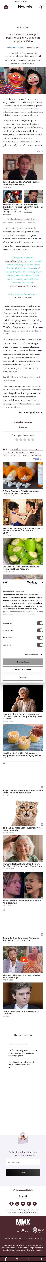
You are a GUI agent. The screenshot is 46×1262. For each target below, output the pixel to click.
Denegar (23, 677)
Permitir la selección (23, 670)
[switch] (40, 630)
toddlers (36, 456)
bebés (24, 449)
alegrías (15, 449)
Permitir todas (23, 662)
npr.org (39, 412)
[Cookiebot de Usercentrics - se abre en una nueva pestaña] (28, 582)
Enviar (23, 1172)
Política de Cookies (26, 1238)
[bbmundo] (24, 7)
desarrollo (36, 449)
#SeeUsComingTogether (16, 261)
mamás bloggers (12, 456)
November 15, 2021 (23, 298)
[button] (6, 7)
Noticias (23, 28)
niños (26, 456)
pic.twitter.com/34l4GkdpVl (23, 286)
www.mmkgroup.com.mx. (14, 1248)
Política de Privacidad (11, 1238)
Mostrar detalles (32, 654)
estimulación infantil (15, 453)
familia (34, 453)
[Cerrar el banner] (42, 583)
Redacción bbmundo (15, 48)
